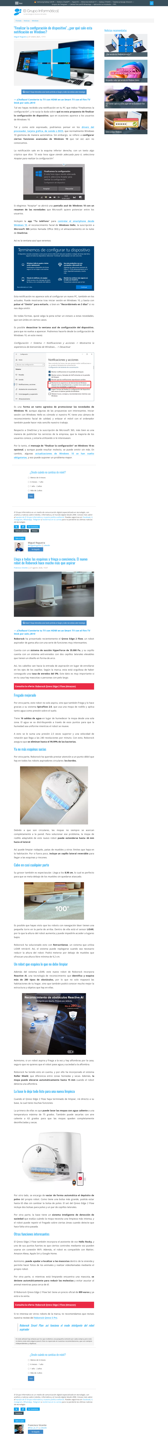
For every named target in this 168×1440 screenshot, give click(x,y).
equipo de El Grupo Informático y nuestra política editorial (40, 517)
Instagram (18, 519)
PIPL (114, 4)
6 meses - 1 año (36, 482)
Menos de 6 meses (38, 477)
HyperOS (75, 2)
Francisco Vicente (21, 568)
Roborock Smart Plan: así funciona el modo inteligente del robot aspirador (56, 1327)
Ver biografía (35, 549)
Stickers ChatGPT (63, 2)
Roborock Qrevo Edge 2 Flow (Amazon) (55, 686)
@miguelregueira (34, 545)
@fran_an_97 (33, 1428)
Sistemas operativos (21, 530)
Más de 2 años (36, 490)
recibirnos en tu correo (51, 519)
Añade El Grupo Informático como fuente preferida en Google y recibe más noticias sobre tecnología (55, 92)
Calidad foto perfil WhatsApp (80, 4)
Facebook (86, 517)
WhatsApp (27, 519)
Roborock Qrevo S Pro (45, 1317)
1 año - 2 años (36, 486)
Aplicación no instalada (102, 4)
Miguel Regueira (20, 37)
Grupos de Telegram (59, 4)
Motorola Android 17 (88, 2)
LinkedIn (46, 545)
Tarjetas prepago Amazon (122, 2)
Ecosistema (18, 1413)
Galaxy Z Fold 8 (104, 2)
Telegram (36, 519)
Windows (35, 530)
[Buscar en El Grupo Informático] (151, 3)
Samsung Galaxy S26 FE (45, 2)
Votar (31, 496)
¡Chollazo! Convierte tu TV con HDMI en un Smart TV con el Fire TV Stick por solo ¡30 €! (52, 101)
